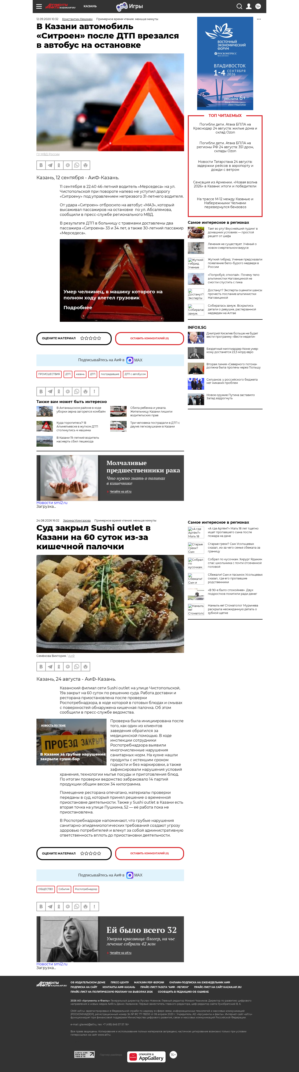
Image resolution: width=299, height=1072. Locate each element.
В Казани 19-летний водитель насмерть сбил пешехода (78, 439)
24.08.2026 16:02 (47, 520)
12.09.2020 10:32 (47, 19)
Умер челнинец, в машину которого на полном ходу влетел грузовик (113, 295)
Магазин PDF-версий (149, 982)
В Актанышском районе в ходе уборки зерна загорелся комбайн (81, 409)
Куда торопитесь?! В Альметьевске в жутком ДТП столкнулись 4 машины (77, 426)
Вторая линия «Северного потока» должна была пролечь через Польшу (233, 366)
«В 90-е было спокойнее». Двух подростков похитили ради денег (232, 592)
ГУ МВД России (48, 154)
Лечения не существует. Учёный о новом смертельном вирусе (232, 245)
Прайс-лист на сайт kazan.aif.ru (218, 987)
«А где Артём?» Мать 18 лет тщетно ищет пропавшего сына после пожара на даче (233, 532)
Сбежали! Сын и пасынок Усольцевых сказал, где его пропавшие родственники (235, 578)
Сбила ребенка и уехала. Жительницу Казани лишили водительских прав (151, 411)
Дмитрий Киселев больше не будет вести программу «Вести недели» (232, 335)
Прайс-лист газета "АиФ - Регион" (164, 987)
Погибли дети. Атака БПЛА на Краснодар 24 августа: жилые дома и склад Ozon (225, 128)
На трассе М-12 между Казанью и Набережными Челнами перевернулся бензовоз (225, 203)
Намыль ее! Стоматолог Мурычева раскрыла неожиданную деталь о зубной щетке (233, 609)
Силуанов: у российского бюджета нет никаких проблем (232, 381)
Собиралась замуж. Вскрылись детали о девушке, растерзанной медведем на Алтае (232, 309)
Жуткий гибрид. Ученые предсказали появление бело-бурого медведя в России (235, 263)
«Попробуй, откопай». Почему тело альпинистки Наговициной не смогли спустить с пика (234, 278)
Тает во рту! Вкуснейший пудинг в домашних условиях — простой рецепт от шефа (233, 232)
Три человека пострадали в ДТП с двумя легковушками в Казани (155, 424)
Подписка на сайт (84, 987)
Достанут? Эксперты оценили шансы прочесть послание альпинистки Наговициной (235, 293)
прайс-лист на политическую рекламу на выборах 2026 (112, 991)
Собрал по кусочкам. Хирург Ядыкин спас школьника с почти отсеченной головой (235, 562)
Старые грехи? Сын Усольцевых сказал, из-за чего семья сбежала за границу (234, 547)
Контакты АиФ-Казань (119, 987)
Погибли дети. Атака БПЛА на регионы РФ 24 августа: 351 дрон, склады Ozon (225, 147)
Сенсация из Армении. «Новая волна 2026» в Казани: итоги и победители (225, 184)
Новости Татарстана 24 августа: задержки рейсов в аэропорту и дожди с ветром (225, 166)
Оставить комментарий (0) (149, 338)
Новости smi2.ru (52, 503)
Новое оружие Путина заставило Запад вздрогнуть (230, 396)
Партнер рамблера (111, 1054)
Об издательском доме (88, 982)
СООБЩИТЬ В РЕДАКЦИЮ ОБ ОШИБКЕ (183, 991)
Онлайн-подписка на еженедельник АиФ (199, 982)
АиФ (71, 656)
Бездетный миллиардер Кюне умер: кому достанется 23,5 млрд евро (232, 350)
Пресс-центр (120, 982)
